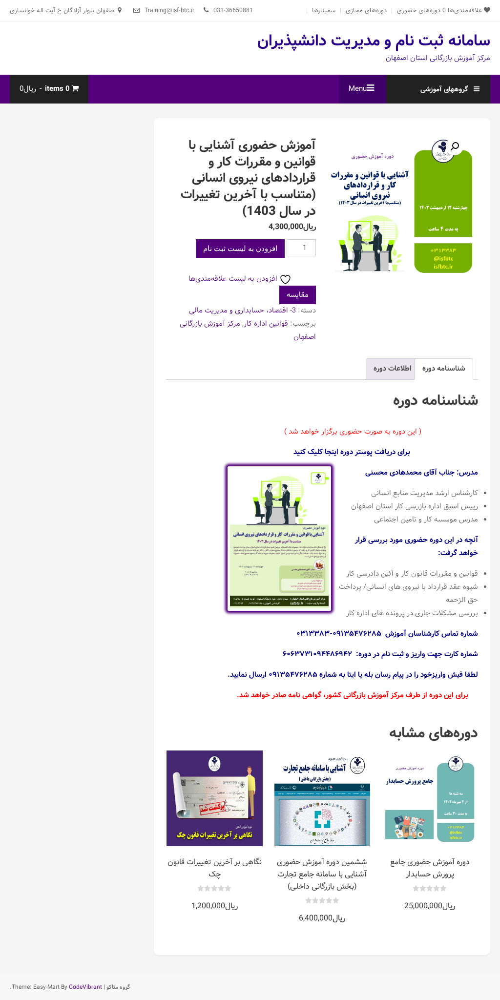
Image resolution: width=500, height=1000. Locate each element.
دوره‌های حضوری (418, 10)
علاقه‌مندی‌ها (463, 10)
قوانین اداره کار (266, 324)
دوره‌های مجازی (366, 10)
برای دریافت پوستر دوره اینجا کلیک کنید (351, 452)
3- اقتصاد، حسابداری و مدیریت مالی (242, 310)
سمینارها (323, 10)
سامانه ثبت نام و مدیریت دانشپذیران (373, 41)
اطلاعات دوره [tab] (393, 369)
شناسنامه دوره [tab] (443, 369)
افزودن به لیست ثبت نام (240, 248)
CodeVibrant (85, 987)
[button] (454, 146)
